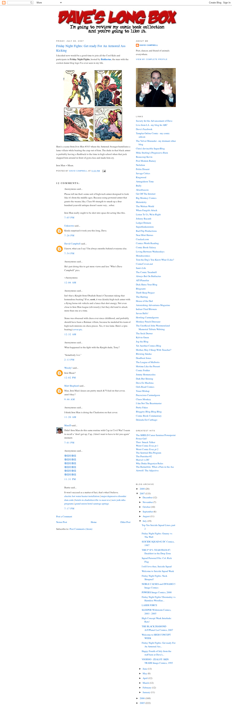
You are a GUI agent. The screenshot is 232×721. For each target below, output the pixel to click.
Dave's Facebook (144, 129)
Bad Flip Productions (146, 230)
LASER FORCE (149, 605)
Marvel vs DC (143, 459)
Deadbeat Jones (143, 358)
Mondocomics (143, 255)
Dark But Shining (144, 378)
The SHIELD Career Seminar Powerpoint (156, 435)
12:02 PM (70, 377)
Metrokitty (141, 202)
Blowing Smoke (144, 353)
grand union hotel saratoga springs (92, 503)
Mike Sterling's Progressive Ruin (152, 152)
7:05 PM (69, 217)
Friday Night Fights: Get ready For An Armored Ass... (158, 644)
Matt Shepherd (71, 385)
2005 (142, 703)
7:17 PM (69, 508)
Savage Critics (143, 173)
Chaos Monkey (143, 399)
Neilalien (140, 165)
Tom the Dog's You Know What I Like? (155, 259)
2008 (142, 488)
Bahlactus (106, 59)
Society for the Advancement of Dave (154, 120)
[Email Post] (104, 171)
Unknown (69, 225)
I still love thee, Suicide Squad (157, 566)
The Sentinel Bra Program (148, 452)
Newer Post (61, 522)
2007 (142, 493)
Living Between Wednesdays (150, 251)
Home (94, 522)
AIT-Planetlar (142, 280)
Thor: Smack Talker (145, 442)
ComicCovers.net (144, 263)
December (148, 497)
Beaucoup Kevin (144, 156)
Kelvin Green (142, 337)
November (148, 502)
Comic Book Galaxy (146, 247)
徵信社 (67, 455)
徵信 (73, 455)
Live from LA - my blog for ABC (152, 125)
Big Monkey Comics (146, 198)
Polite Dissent (143, 169)
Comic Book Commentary (149, 415)
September (148, 511)
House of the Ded (144, 301)
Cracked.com (142, 239)
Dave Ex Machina (145, 382)
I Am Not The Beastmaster (148, 403)
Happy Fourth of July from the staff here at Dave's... (156, 652)
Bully (139, 185)
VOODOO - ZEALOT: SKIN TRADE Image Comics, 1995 (157, 661)
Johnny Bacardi (143, 218)
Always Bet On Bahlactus (148, 276)
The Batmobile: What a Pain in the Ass (155, 466)
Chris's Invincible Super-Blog (150, 148)
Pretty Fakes (142, 407)
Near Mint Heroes (144, 235)
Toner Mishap (143, 391)
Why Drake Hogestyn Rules (149, 463)
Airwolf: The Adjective (147, 470)
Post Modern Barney (146, 160)
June (145, 668)
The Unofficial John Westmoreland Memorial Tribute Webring (153, 327)
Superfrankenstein (145, 226)
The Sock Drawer (144, 333)
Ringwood (141, 177)
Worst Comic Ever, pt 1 (147, 445)
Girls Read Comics (145, 386)
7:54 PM (69, 253)
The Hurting (142, 296)
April (145, 678)
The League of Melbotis (148, 362)
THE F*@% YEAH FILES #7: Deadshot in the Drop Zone (156, 551)
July (145, 521)
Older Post (125, 522)
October (147, 506)
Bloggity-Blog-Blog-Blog (149, 411)
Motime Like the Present (148, 366)
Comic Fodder (143, 370)
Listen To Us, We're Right (148, 214)
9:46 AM (69, 399)
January (147, 692)
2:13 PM (69, 359)
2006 (142, 698)
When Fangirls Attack (146, 210)
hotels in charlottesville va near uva (92, 500)
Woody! (68, 367)
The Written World (145, 206)
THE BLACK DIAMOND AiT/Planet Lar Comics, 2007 (157, 628)
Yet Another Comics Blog (148, 345)
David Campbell (72, 243)
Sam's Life (141, 268)
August (146, 516)
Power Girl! (141, 438)
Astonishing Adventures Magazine (153, 305)
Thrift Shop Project (145, 292)
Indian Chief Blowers (146, 309)
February (147, 687)
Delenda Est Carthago (146, 419)
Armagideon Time (145, 181)
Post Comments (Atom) (81, 529)
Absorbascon (142, 189)
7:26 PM (69, 235)
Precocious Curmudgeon (148, 395)
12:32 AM (70, 334)
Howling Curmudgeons (147, 317)
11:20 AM (70, 417)
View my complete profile (151, 59)
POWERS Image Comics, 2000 (157, 592)
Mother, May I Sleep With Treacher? (153, 349)
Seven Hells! (142, 313)
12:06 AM (70, 282)
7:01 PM (69, 442)
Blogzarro (141, 288)
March (146, 682)
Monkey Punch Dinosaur (148, 321)
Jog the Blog (142, 341)
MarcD (67, 425)
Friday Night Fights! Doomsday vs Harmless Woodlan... (158, 598)
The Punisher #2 (144, 456)
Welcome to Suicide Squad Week (158, 571)
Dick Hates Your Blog (146, 284)
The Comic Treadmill (146, 272)
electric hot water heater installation (82, 496)
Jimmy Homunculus (146, 374)
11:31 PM (70, 479)
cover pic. (78, 329)
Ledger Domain (143, 222)
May (145, 673)
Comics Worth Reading (147, 243)
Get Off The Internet (146, 193)
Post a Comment (64, 516)
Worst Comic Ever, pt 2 (147, 449)
